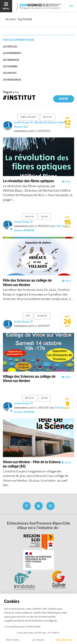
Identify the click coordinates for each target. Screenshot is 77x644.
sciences (42, 316)
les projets (9, 73)
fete (28, 316)
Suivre (63, 99)
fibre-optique (28, 117)
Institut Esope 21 (23, 222)
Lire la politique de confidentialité (22, 626)
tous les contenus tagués (18, 40)
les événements (12, 53)
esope (44, 216)
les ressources (12, 80)
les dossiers (10, 66)
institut (47, 117)
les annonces (11, 60)
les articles (10, 46)
